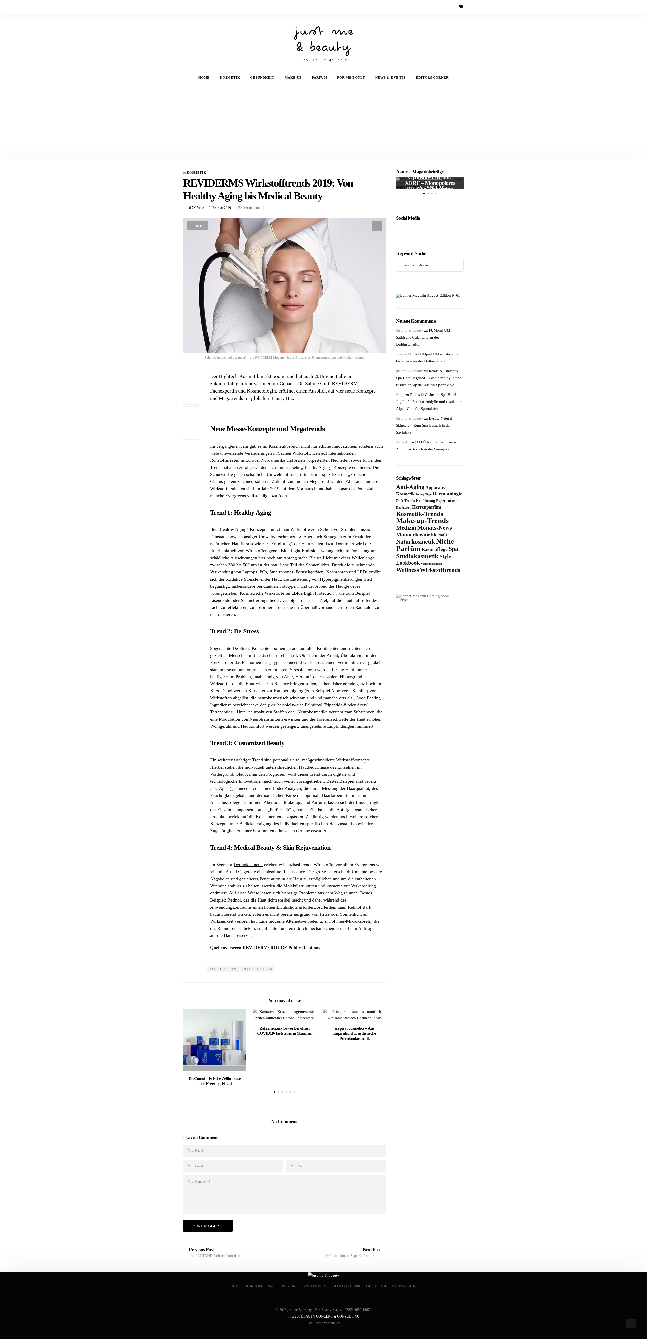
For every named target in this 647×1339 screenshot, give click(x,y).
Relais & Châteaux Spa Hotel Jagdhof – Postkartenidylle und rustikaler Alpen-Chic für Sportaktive (428, 378)
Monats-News (434, 527)
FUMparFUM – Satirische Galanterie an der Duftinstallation (424, 337)
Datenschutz (404, 1286)
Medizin (406, 528)
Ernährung (425, 500)
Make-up (293, 77)
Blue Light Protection (314, 593)
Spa (453, 548)
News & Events (390, 77)
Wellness (407, 569)
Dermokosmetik (248, 864)
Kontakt (254, 1286)
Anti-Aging (410, 486)
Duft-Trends (405, 501)
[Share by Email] (191, 414)
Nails (442, 535)
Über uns (289, 1286)
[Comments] (191, 432)
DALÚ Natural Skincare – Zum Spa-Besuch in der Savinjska (424, 425)
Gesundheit (262, 77)
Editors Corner (432, 77)
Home (204, 77)
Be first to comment (251, 208)
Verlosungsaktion (431, 563)
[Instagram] (200, 7)
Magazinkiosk (347, 1286)
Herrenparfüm (426, 507)
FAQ (271, 1286)
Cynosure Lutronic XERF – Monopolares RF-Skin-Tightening (430, 183)
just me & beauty (409, 330)
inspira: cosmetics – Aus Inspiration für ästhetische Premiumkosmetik (354, 1033)
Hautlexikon (403, 507)
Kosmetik (230, 77)
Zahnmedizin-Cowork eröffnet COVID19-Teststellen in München (284, 1031)
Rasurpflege (434, 549)
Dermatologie (448, 493)
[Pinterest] (193, 7)
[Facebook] (186, 7)
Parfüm (319, 77)
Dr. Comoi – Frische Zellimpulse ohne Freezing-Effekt (215, 1081)
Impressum (376, 1286)
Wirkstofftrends (257, 969)
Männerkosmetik (416, 534)
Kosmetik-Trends (419, 513)
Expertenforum (223, 969)
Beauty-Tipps (424, 494)
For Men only (351, 77)
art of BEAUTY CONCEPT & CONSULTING (326, 1316)
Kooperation (315, 1286)
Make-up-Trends (422, 520)
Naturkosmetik (415, 541)
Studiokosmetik (417, 555)
